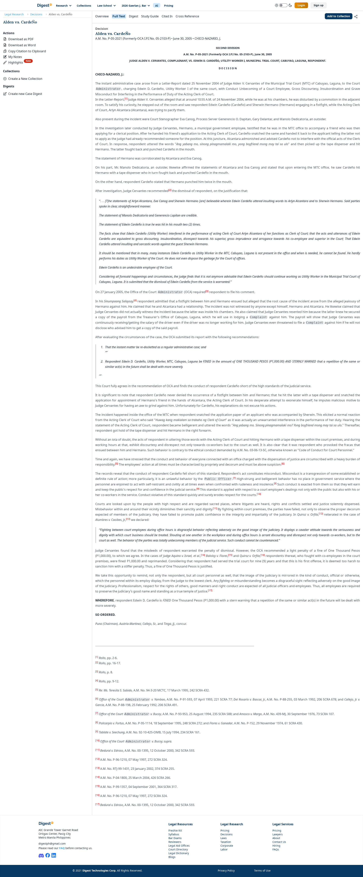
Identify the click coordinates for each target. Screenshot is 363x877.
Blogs (171, 857)
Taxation (225, 842)
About (276, 838)
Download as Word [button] (22, 45)
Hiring (276, 845)
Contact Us (279, 842)
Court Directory (178, 849)
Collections (84, 5)
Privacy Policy (226, 870)
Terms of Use (262, 870)
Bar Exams (175, 838)
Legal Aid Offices (179, 845)
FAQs (275, 849)
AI (156, 5)
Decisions (36, 14)
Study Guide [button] (150, 16)
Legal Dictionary (178, 853)
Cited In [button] (167, 16)
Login (301, 5)
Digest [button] (133, 16)
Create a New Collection (25, 79)
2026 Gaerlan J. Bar (134, 5)
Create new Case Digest (25, 94)
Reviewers (174, 842)
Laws (223, 838)
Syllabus (173, 834)
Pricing (168, 5)
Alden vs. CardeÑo (20, 22)
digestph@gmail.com (52, 843)
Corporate (226, 845)
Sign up (318, 5)
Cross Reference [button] (187, 16)
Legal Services (282, 824)
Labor (224, 849)
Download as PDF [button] (20, 39)
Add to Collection (338, 16)
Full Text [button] (118, 16)
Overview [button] (102, 16)
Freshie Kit (175, 830)
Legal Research (14, 14)
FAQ (62, 848)
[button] (24, 51)
